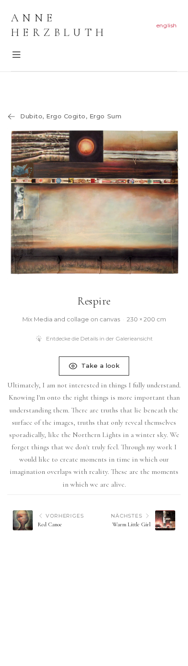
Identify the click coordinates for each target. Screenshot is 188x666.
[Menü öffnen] (16, 55)
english (167, 25)
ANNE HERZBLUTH (59, 25)
